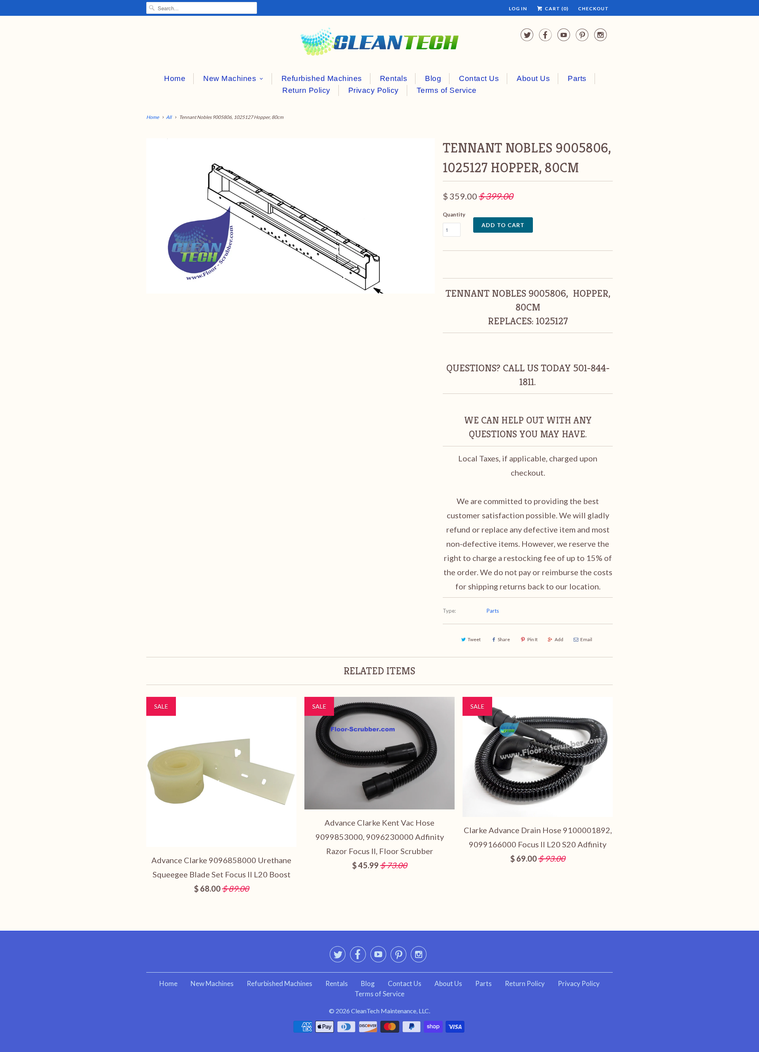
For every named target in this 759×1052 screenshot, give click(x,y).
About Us (533, 78)
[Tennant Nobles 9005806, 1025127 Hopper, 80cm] (290, 216)
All (169, 117)
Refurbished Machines (321, 78)
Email (586, 639)
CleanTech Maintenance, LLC (390, 1010)
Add (559, 639)
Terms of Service (447, 90)
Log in (518, 8)
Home (174, 78)
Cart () (556, 8)
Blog (433, 78)
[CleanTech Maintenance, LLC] (379, 43)
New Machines (229, 78)
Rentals (394, 78)
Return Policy (306, 90)
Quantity (454, 214)
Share (504, 639)
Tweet (474, 639)
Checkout (593, 8)
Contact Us (479, 78)
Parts (577, 78)
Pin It (532, 639)
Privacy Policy (373, 90)
